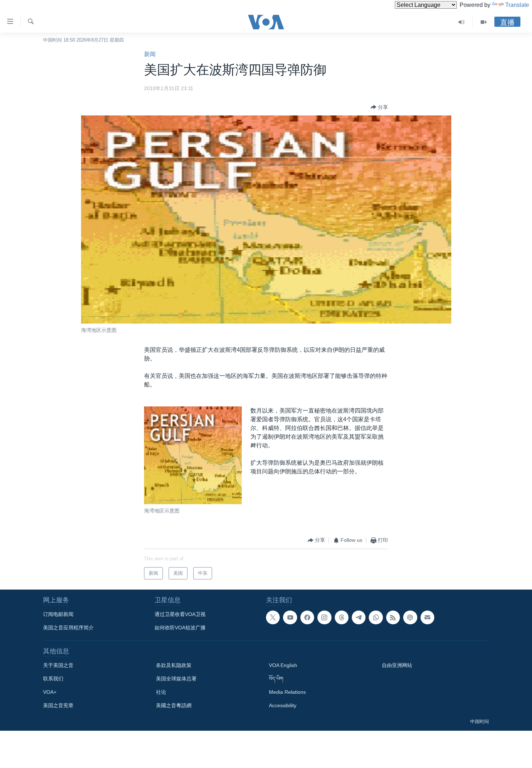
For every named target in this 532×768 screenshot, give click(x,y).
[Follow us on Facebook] (307, 617)
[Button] (379, 107)
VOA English (283, 665)
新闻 (150, 54)
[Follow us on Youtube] (290, 617)
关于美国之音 (58, 665)
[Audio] (462, 22)
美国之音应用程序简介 (68, 627)
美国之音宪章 (58, 705)
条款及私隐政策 (173, 665)
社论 (161, 692)
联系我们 (53, 679)
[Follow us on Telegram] (359, 617)
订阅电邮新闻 (58, 614)
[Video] (483, 22)
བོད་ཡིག (276, 679)
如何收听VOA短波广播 (180, 627)
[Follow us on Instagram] (324, 617)
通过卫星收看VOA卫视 (180, 614)
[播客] (410, 617)
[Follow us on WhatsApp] (376, 617)
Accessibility (282, 705)
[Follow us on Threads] (342, 617)
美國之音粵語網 (173, 705)
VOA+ (49, 692)
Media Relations (287, 692)
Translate (517, 5)
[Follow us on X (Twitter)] (273, 617)
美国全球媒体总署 (176, 679)
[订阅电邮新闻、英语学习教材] (427, 617)
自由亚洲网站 (397, 665)
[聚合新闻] (393, 617)
